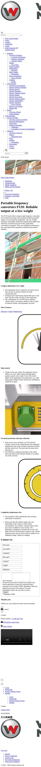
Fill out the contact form (11, 622)
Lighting (12, 80)
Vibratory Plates (16, 61)
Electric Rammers (15, 91)
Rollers (11, 63)
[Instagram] (4, 717)
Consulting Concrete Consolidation (23, 129)
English (8, 50)
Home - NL (9, 190)
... (5, 192)
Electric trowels (14, 89)
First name (6, 545)
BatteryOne (13, 108)
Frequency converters (12, 196)
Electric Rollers (14, 95)
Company (6, 553)
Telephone (6, 569)
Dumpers (14, 70)
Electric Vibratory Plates (17, 93)
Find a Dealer (7, 626)
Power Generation (15, 76)
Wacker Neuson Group (12, 691)
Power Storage (16, 78)
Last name (6, 549)
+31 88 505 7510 (17, 619)
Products (10, 53)
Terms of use (9, 758)
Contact (7, 42)
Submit (5, 592)
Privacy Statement (11, 756)
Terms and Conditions (12, 761)
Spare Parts (13, 123)
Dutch (13, 50)
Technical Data (10, 183)
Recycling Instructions (12, 760)
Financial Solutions (15, 125)
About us (10, 131)
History (11, 135)
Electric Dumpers (15, 103)
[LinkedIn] (11, 717)
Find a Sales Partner (11, 38)
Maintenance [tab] (17, 311)
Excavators (15, 65)
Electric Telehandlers (16, 101)
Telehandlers (13, 68)
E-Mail (5, 565)
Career (7, 46)
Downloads (13, 144)
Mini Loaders (13, 72)
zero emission (11, 84)
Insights (11, 140)
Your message (7, 581)
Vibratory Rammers (17, 59)
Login (7, 40)
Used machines (10, 116)
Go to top (4, 750)
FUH (7, 198)
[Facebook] (7, 717)
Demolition (15, 74)
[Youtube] (9, 717)
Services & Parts (12, 118)
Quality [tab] (10, 311)
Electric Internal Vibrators (17, 87)
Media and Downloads (12, 187)
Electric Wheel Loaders (17, 99)
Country (6, 561)
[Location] (2, 717)
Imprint (7, 754)
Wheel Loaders (14, 67)
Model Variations (10, 185)
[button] (11, 48)
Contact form (5, 710)
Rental (9, 110)
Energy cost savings (15, 106)
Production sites (16, 137)
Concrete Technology (18, 57)
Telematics (14, 127)
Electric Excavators (15, 97)
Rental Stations (14, 114)
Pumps (13, 82)
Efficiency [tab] (4, 311)
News (11, 138)
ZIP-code (6, 557)
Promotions (15, 142)
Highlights (8, 181)
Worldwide (8, 44)
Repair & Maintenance (16, 121)
